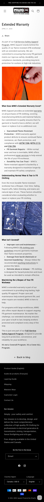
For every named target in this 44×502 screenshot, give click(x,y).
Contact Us (8, 400)
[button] (5, 11)
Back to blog (23, 357)
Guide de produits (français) (16, 374)
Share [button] (7, 36)
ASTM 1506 (24, 143)
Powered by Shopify (29, 498)
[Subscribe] (36, 456)
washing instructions (27, 263)
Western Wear (10, 390)
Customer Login (10, 395)
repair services (22, 155)
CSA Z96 (12, 146)
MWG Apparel (18, 498)
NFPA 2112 (35, 143)
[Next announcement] (40, 3)
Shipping (7, 384)
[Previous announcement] (4, 3)
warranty (38, 111)
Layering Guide (10, 379)
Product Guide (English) (14, 368)
